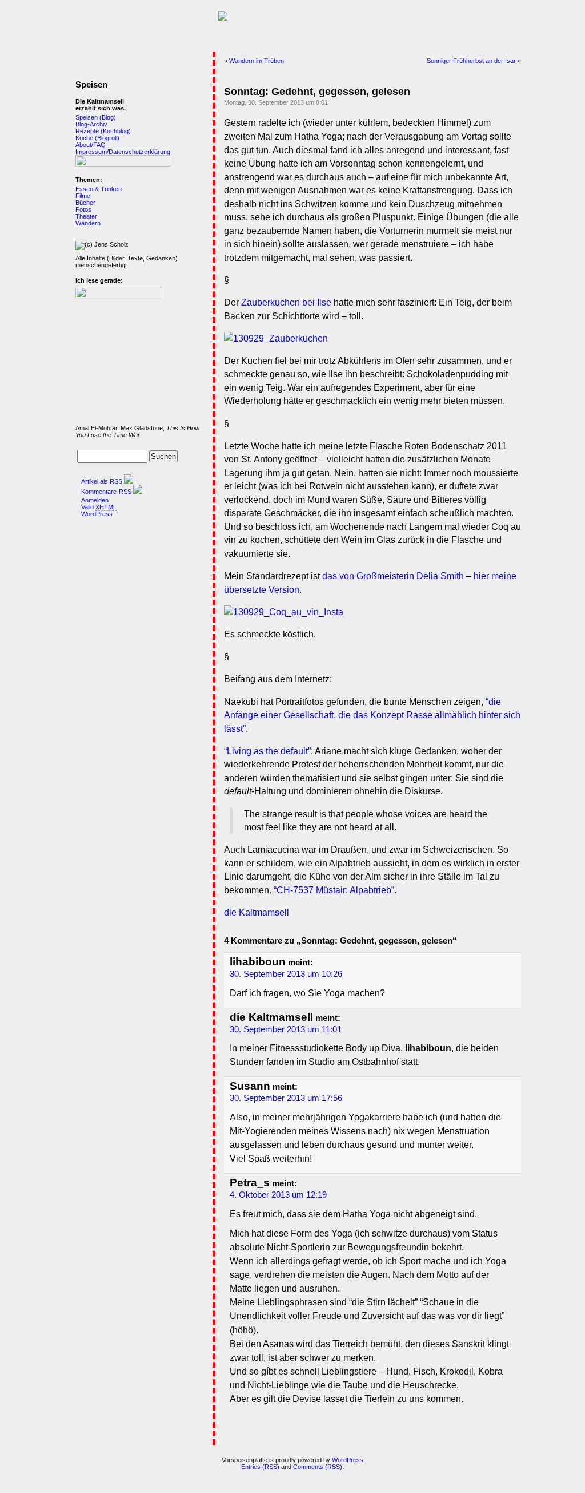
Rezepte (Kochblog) (103, 131)
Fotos (83, 209)
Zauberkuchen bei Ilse (286, 302)
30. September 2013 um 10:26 (286, 974)
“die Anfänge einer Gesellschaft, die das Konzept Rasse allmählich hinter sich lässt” (372, 715)
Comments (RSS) (317, 1466)
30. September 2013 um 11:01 (286, 1029)
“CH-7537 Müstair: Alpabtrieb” (334, 890)
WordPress (97, 513)
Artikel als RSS (101, 481)
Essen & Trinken (98, 188)
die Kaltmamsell (256, 912)
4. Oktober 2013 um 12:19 (278, 1194)
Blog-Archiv (91, 124)
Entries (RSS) (260, 1466)
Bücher (85, 202)
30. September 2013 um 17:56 (286, 1098)
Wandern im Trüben (256, 60)
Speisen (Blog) (95, 117)
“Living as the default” (267, 751)
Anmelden (95, 500)
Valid (99, 507)
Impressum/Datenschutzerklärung (122, 151)
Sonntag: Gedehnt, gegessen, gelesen (317, 91)
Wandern (88, 223)
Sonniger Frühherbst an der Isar (471, 60)
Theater (86, 216)
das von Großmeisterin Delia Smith (393, 576)
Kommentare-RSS (106, 491)
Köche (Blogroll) (97, 137)
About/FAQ (90, 144)
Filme (82, 195)
